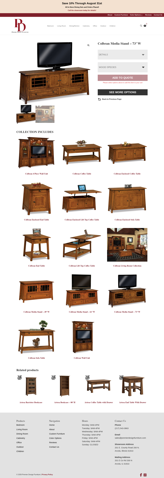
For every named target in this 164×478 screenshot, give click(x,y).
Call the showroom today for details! (82, 10)
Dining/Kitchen (74, 26)
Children (112, 26)
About (110, 15)
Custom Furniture (121, 15)
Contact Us (158, 15)
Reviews (148, 15)
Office (95, 26)
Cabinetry (86, 26)
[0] (144, 26)
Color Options (135, 15)
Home (52, 425)
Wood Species (107, 67)
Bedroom (50, 26)
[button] (88, 45)
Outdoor (103, 26)
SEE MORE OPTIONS (122, 92)
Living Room (61, 26)
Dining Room (22, 434)
